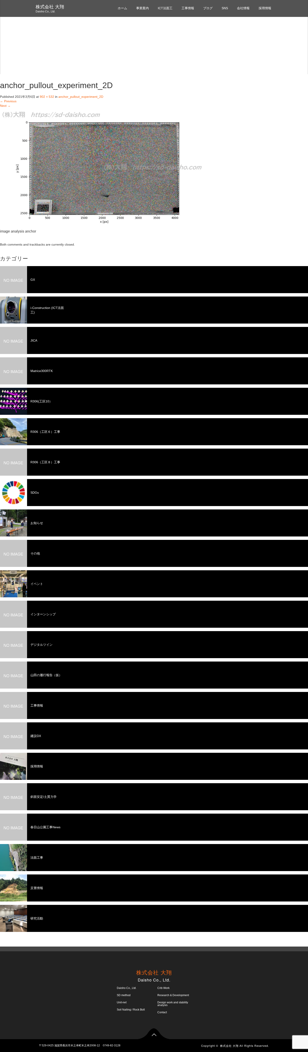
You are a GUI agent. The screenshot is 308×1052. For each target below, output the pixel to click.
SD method (124, 995)
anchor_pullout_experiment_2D (80, 96)
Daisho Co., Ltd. (126, 988)
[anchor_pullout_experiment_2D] (101, 167)
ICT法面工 (165, 8)
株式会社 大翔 (50, 6)
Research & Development (173, 995)
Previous (8, 101)
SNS (225, 8)
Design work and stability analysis (172, 1004)
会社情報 (243, 8)
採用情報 (265, 8)
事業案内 (142, 8)
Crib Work (163, 988)
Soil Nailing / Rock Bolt (131, 1009)
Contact (162, 1012)
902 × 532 (47, 96)
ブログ (208, 8)
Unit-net (121, 1002)
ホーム (122, 8)
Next (5, 105)
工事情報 (188, 8)
